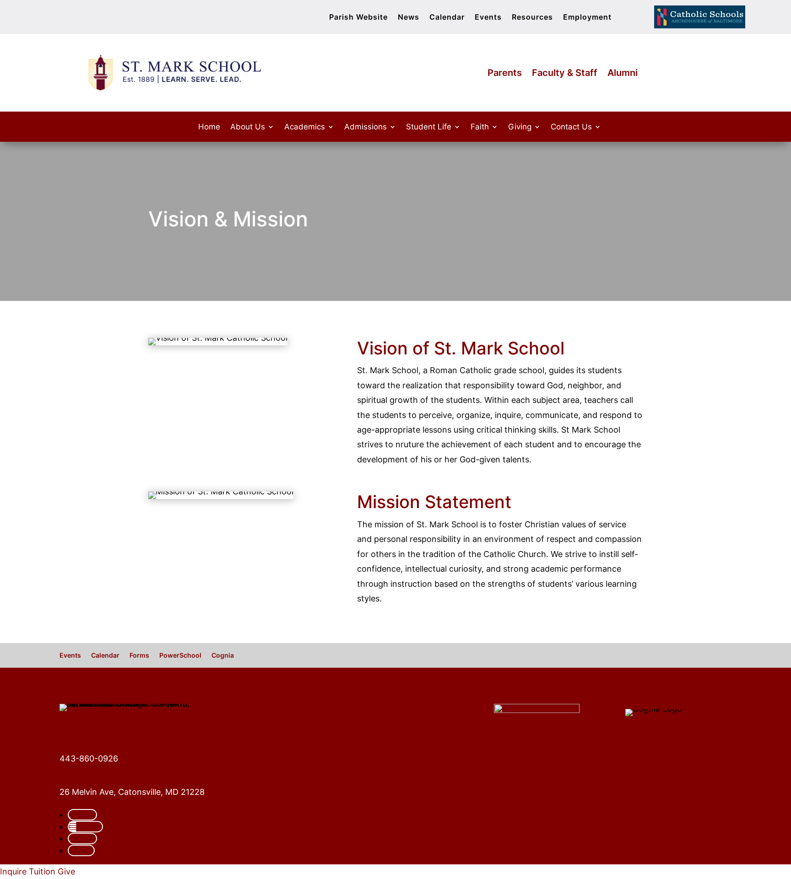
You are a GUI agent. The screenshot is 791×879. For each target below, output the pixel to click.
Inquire (13, 871)
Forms (139, 655)
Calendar (447, 17)
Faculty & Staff (564, 74)
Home (209, 127)
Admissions (365, 127)
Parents (505, 74)
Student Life (428, 127)
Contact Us (571, 127)
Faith (480, 127)
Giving (519, 127)
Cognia (222, 655)
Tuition (42, 871)
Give (66, 871)
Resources (532, 17)
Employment (587, 17)
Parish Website (358, 17)
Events (488, 17)
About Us (247, 127)
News (408, 17)
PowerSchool (180, 655)
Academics (304, 127)
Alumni (622, 74)
